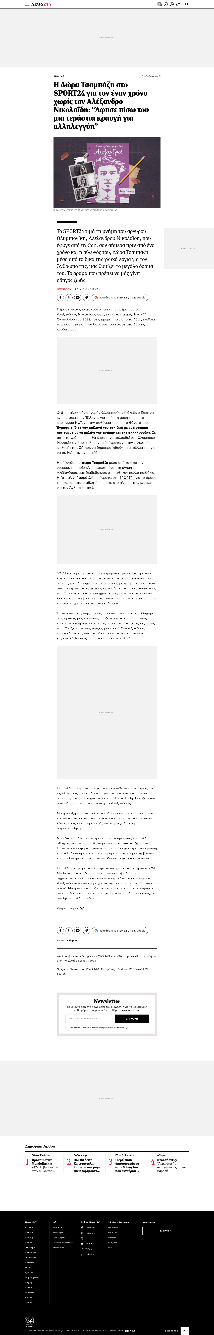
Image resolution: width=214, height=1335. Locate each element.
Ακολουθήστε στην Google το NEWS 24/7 (83, 956)
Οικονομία (30, 1248)
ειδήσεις (151, 956)
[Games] (178, 4)
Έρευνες (29, 1273)
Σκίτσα (28, 1288)
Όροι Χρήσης (59, 1238)
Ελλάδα (29, 1228)
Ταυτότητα (58, 1233)
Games (74, 969)
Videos (28, 1298)
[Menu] (27, 4)
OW (110, 1248)
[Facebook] (60, 297)
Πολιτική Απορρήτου (63, 1243)
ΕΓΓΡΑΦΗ (165, 1231)
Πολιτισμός (30, 1253)
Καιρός (28, 1283)
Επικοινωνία (59, 1248)
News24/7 (113, 1228)
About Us (57, 1228)
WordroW (135, 969)
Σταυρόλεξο (109, 969)
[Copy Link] (86, 297)
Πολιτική (29, 1233)
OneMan (112, 1238)
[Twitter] (69, 297)
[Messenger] (77, 297)
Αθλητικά (59, 76)
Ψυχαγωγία (30, 1258)
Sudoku (123, 969)
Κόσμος (29, 1238)
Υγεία (27, 1268)
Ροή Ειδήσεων (32, 1278)
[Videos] (166, 4)
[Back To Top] (185, 1331)
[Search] (187, 4)
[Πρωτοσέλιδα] (159, 4)
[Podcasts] (172, 4)
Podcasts (29, 1293)
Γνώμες (28, 1243)
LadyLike (112, 1243)
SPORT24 (127, 477)
